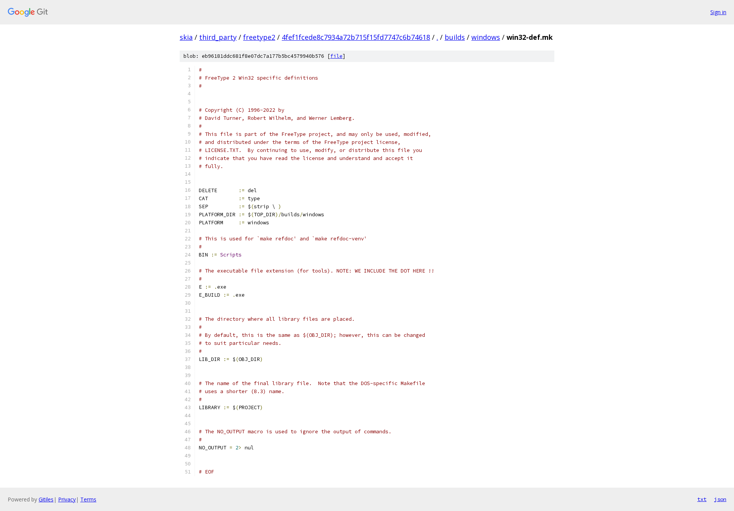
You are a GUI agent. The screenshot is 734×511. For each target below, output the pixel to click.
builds (455, 37)
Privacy (67, 499)
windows (485, 37)
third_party (218, 37)
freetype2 (259, 37)
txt (701, 499)
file (336, 56)
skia (186, 37)
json (720, 499)
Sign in (718, 12)
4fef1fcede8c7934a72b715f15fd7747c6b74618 (356, 37)
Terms (88, 499)
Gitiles (46, 499)
